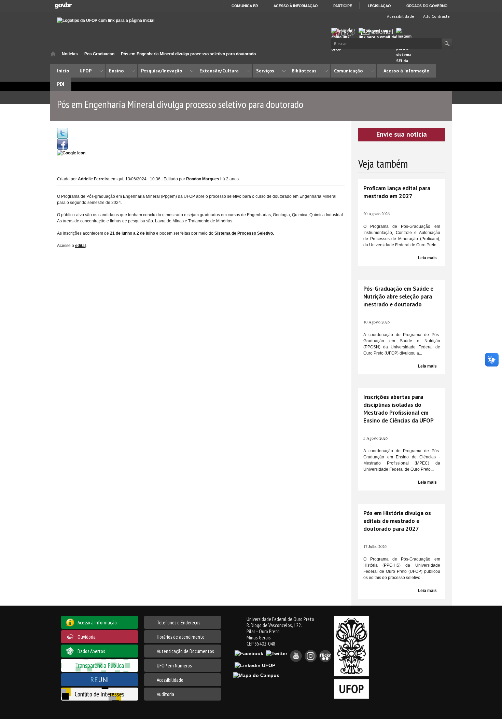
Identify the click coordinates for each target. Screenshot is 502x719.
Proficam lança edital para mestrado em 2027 (396, 192)
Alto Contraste (436, 16)
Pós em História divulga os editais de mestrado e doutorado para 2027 (397, 521)
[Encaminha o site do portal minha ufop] (345, 32)
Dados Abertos (91, 651)
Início (53, 54)
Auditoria (165, 694)
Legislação (379, 5)
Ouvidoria (87, 636)
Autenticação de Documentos (185, 651)
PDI (60, 84)
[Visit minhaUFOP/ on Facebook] (62, 143)
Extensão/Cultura (219, 71)
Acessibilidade (400, 16)
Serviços (265, 71)
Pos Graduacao (99, 54)
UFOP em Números (174, 665)
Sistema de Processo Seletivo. (243, 233)
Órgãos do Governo (426, 5)
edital (80, 245)
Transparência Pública (99, 665)
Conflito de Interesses (99, 694)
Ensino (116, 71)
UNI (99, 679)
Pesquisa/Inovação (161, 71)
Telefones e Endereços (178, 622)
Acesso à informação (296, 5)
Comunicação (348, 71)
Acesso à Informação (406, 71)
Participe (342, 5)
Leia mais (427, 257)
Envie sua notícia (401, 134)
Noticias (70, 54)
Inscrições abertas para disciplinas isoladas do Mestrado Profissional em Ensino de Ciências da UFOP (398, 408)
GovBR (63, 5)
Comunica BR (245, 5)
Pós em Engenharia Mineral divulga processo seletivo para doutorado (188, 54)
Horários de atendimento (181, 636)
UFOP (86, 71)
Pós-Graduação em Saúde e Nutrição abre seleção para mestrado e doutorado (398, 296)
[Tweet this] (62, 132)
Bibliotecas (304, 71)
